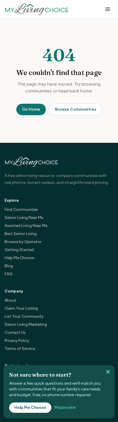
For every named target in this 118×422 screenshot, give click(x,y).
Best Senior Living (21, 233)
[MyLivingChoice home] (37, 9)
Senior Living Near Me (24, 217)
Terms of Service (20, 348)
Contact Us (15, 332)
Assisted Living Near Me (26, 225)
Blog (9, 265)
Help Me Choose (19, 257)
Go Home (31, 109)
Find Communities (21, 209)
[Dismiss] (108, 371)
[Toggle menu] (107, 9)
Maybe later (65, 407)
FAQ (8, 273)
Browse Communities (75, 109)
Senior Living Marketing (26, 324)
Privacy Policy (17, 340)
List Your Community (24, 316)
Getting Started (19, 249)
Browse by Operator (23, 241)
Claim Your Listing (21, 308)
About (10, 300)
